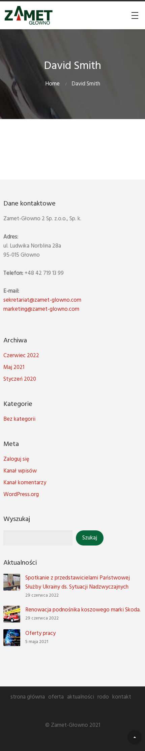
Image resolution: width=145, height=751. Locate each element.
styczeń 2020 (19, 379)
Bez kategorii (19, 419)
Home (52, 83)
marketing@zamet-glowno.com (41, 309)
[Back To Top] (134, 737)
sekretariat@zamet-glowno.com (42, 300)
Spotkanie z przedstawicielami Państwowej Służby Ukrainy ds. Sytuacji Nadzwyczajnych (77, 582)
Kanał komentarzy (24, 482)
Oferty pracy (40, 633)
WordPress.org (21, 494)
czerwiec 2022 (21, 355)
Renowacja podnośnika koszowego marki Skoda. (83, 609)
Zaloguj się (16, 459)
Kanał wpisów (20, 471)
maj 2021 (13, 367)
